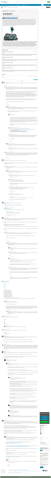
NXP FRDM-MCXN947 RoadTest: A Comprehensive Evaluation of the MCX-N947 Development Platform (44, 456)
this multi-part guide (31, 120)
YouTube (46, 470)
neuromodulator (8, 359)
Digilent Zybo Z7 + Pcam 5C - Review (7, 57)
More (16, 7)
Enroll (41, 450)
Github (23, 101)
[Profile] (49, 5)
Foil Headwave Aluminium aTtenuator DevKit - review (44, 459)
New (48, 7)
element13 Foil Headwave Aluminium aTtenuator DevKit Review (44, 458)
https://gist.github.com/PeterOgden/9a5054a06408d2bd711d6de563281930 (14, 442)
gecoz (6, 86)
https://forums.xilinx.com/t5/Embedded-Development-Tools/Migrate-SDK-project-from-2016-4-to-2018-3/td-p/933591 (22, 129)
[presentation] (5, 79)
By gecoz (37, 57)
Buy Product (45, 421)
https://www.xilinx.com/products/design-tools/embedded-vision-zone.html (17, 445)
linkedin (45, 470)
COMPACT (5, 351)
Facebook (44, 470)
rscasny (25, 298)
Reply (12, 150)
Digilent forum (16, 277)
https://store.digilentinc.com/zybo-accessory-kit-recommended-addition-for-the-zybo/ (15, 209)
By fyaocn (37, 62)
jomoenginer (11, 127)
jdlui (4, 420)
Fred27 (13, 86)
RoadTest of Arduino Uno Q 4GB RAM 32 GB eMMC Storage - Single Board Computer (44, 465)
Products (5, 6)
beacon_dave (16, 170)
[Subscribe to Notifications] (48, 413)
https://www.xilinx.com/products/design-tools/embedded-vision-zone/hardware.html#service (19, 446)
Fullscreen (37, 131)
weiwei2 (7, 436)
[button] (5, 79)
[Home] (4, 2)
